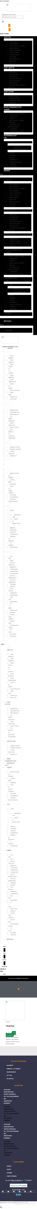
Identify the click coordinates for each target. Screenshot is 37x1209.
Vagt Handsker (15, 50)
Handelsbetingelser (9, 1092)
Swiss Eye (12, 622)
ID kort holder (15, 78)
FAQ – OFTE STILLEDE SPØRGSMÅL (11, 1096)
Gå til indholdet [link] (4, 1)
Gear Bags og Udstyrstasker (13, 125)
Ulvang (13, 634)
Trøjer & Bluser (15, 162)
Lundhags (14, 595)
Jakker (11, 153)
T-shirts (12, 164)
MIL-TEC (11, 598)
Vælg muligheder (11, 1034)
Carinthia (14, 571)
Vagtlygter (9, 92)
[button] (16, 174)
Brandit (13, 567)
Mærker (7, 171)
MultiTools (13, 83)
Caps (11, 142)
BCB (11, 560)
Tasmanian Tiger (13, 626)
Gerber (13, 584)
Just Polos (11, 589)
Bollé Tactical (12, 563)
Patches (12, 63)
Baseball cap (18, 146)
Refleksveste (14, 59)
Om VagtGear (7, 1090)
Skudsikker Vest (10, 136)
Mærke (7, 552)
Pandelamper (14, 98)
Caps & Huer (14, 52)
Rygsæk (12, 122)
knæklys (12, 103)
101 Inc (11, 557)
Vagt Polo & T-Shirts (17, 46)
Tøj (5, 138)
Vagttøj (7, 37)
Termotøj (13, 166)
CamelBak (14, 569)
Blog (5, 1098)
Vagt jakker (13, 41)
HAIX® (12, 586)
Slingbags (13, 129)
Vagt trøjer (13, 44)
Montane (13, 601)
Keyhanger (13, 76)
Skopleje (12, 61)
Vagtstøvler (14, 54)
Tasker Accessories (16, 131)
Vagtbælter (13, 74)
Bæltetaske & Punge (17, 114)
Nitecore (13, 610)
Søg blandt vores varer (9, 14)
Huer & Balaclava (20, 149)
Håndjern (13, 72)
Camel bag (13, 116)
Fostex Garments (12, 581)
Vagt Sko (12, 57)
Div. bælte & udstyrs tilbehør (16, 86)
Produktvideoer (8, 1101)
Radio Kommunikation (12, 107)
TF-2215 (10, 630)
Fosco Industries (13, 576)
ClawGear (14, 573)
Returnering (7, 1103)
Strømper (13, 160)
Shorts (12, 157)
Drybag (12, 118)
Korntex (13, 593)
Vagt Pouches (14, 81)
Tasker (6, 109)
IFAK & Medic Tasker (16, 120)
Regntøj (12, 155)
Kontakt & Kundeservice (10, 1094)
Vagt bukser (14, 48)
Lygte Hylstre (14, 100)
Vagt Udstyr (8, 404)
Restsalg (7, 321)
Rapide (13, 612)
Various (13, 636)
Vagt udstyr (9, 68)
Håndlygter (14, 96)
